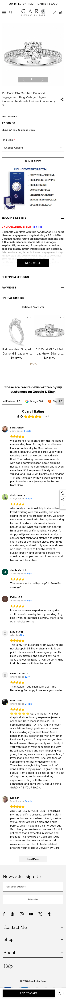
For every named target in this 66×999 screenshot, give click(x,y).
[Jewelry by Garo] (33, 12)
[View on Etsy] (5, 633)
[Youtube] (31, 914)
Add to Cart (28, 993)
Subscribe (33, 899)
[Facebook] (4, 914)
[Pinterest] (12, 914)
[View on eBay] (5, 675)
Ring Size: (8, 139)
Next (42, 79)
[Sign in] (54, 12)
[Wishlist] (28, 317)
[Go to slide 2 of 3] (33, 364)
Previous (23, 79)
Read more (33, 263)
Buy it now (33, 161)
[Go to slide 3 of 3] (36, 364)
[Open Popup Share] (62, 99)
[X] (40, 914)
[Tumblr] (49, 914)
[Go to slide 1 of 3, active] (31, 364)
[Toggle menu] (4, 12)
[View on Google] (5, 429)
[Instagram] (22, 914)
